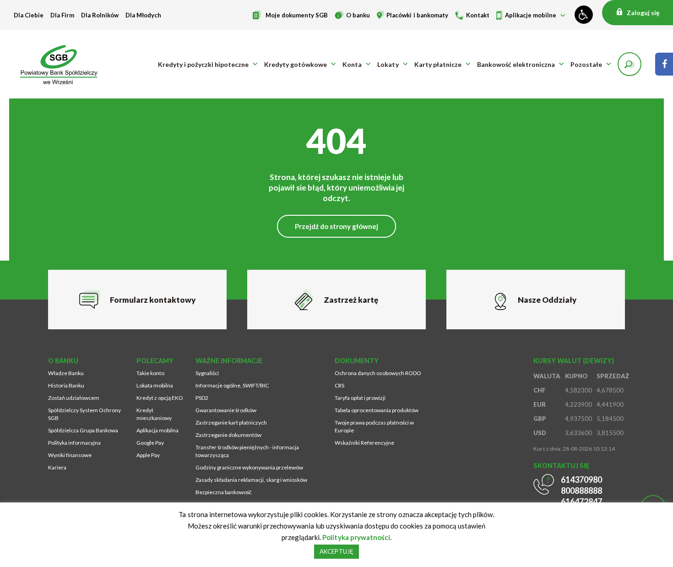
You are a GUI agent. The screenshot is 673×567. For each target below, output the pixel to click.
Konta (352, 64)
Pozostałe (586, 64)
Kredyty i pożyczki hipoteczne (203, 64)
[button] (629, 64)
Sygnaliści (207, 373)
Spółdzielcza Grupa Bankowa (83, 430)
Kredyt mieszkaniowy (154, 414)
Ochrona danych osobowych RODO (378, 373)
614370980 (581, 479)
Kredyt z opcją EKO (159, 397)
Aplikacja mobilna (157, 430)
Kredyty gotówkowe (295, 64)
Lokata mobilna (154, 385)
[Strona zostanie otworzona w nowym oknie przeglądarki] (664, 64)
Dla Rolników (100, 15)
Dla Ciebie (28, 15)
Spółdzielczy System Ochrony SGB (84, 414)
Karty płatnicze (437, 64)
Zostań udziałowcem (73, 397)
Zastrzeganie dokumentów (228, 434)
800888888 (581, 490)
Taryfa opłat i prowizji (360, 397)
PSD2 (201, 397)
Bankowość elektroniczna (516, 64)
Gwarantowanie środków (225, 410)
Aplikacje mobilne (530, 15)
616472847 (581, 501)
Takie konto (150, 373)
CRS (339, 385)
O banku (358, 15)
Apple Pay (148, 455)
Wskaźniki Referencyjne (364, 442)
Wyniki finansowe (70, 455)
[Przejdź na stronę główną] (62, 64)
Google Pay (150, 442)
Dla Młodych (143, 15)
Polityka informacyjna (74, 442)
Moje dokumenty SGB (297, 15)
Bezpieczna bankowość (223, 492)
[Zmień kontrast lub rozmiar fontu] (584, 14)
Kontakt (477, 15)
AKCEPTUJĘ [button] (336, 551)
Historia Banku (66, 385)
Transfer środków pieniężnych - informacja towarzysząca (247, 451)
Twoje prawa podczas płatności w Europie (374, 426)
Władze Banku (66, 373)
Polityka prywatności (356, 537)
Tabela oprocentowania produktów (376, 410)
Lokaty (387, 64)
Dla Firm (62, 15)
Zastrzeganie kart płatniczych (231, 422)
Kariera (57, 467)
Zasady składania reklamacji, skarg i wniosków (251, 479)
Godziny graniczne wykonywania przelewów (249, 467)
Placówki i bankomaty (417, 15)
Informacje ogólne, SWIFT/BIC (232, 385)
